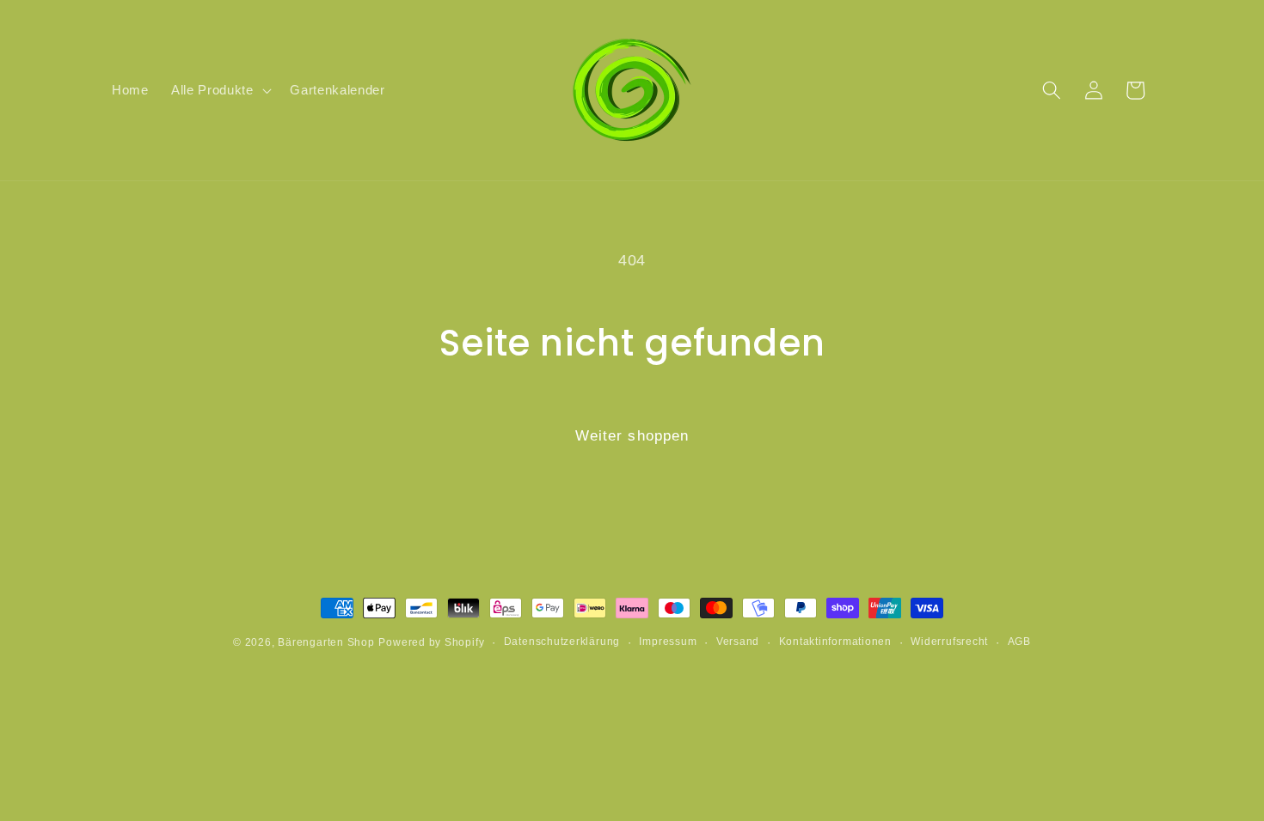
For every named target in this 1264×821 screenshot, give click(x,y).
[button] (219, 90)
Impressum (667, 642)
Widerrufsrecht (949, 642)
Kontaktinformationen (835, 642)
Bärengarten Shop (326, 642)
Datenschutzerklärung (562, 642)
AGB (1019, 642)
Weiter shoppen (632, 435)
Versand (737, 642)
